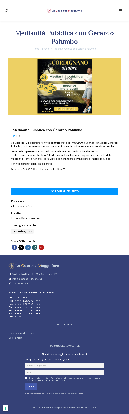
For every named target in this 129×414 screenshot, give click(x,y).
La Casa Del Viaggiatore (25, 218)
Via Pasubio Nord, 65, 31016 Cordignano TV (34, 274)
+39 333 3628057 (21, 283)
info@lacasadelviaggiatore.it (27, 279)
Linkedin (28, 247)
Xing (34, 247)
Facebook (14, 247)
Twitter (21, 247)
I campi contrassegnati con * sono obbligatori (47, 359)
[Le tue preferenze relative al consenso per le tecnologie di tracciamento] (5, 408)
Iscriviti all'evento (64, 191)
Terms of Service (70, 393)
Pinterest (41, 247)
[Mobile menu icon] (120, 10)
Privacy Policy (57, 393)
